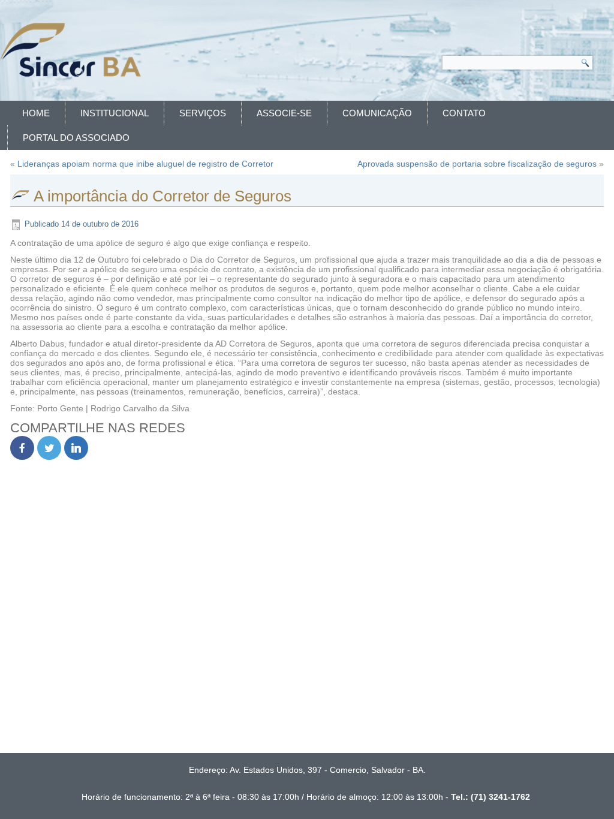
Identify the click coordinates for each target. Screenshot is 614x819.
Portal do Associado (76, 138)
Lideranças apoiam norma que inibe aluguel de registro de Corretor (145, 163)
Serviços (202, 113)
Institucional (114, 113)
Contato (464, 113)
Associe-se (284, 113)
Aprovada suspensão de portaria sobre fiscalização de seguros (477, 163)
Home (36, 113)
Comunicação (377, 113)
